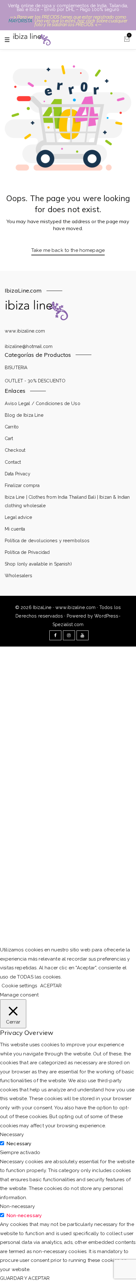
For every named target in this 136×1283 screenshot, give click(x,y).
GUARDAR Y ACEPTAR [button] (25, 1278)
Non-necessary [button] (17, 1206)
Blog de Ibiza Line (24, 415)
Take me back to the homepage (68, 250)
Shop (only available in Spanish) (38, 563)
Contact (13, 462)
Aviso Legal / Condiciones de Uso (42, 403)
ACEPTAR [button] (51, 986)
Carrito (12, 426)
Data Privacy (17, 473)
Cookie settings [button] (19, 986)
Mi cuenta (15, 528)
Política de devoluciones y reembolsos (47, 540)
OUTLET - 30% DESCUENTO (35, 380)
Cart (9, 438)
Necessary (18, 1144)
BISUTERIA (16, 367)
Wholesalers (19, 575)
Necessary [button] (12, 1134)
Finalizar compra (22, 485)
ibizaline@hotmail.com (29, 346)
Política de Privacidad (27, 552)
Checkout (15, 450)
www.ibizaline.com (25, 331)
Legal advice (18, 517)
